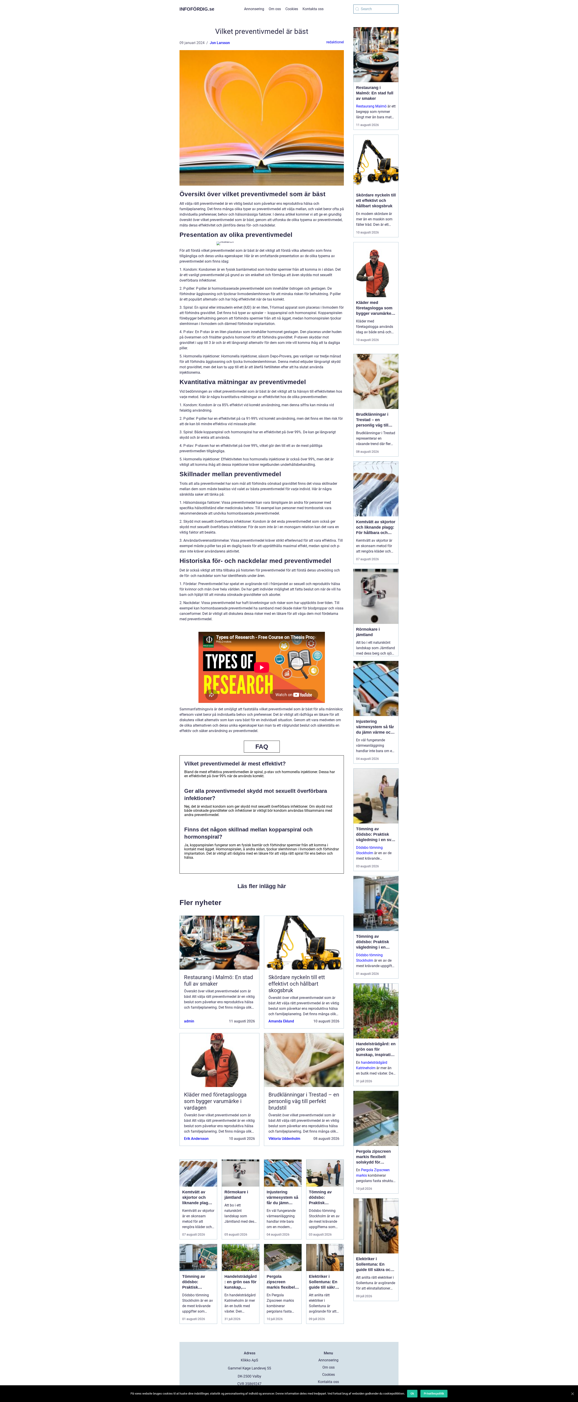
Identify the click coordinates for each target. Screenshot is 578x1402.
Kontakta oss (313, 9)
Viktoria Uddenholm (284, 1138)
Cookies (291, 9)
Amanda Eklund (281, 1021)
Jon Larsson (220, 43)
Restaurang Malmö (371, 106)
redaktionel (335, 42)
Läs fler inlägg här (262, 886)
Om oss (275, 9)
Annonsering (254, 9)
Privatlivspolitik (434, 1393)
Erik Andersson (196, 1138)
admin (189, 1021)
